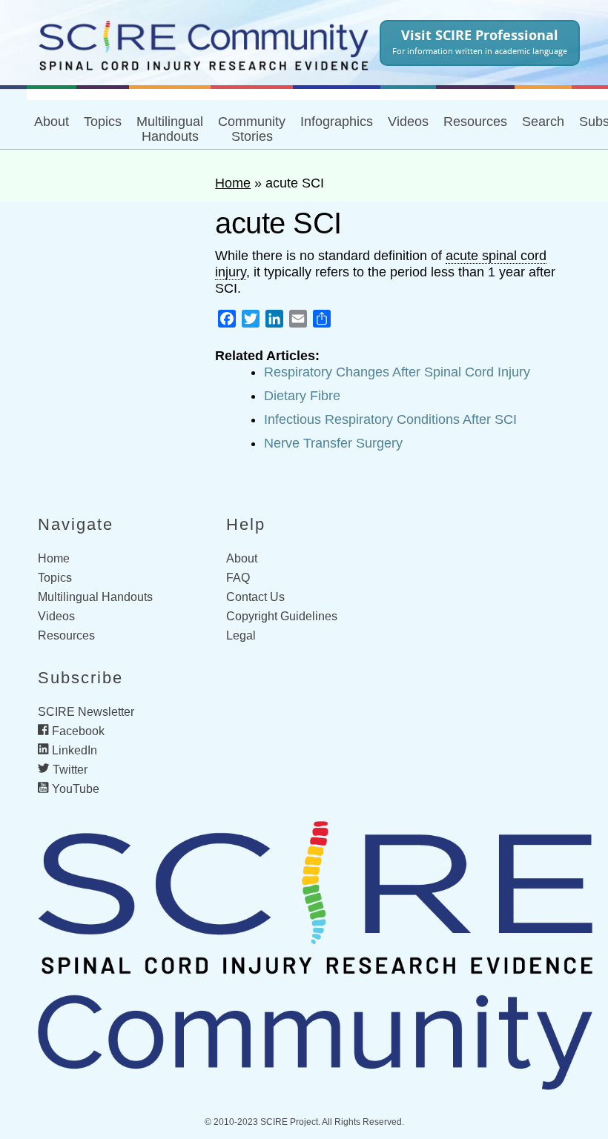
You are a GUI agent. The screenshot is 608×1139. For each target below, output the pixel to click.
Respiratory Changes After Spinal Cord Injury (397, 372)
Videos (408, 121)
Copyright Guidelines (281, 616)
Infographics (336, 121)
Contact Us (255, 597)
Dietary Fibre (302, 395)
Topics (103, 121)
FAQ (238, 577)
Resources (66, 635)
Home (233, 183)
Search (543, 121)
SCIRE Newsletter (86, 711)
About (51, 121)
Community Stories (251, 129)
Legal (241, 635)
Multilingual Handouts (169, 129)
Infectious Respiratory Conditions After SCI (390, 419)
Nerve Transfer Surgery (333, 443)
